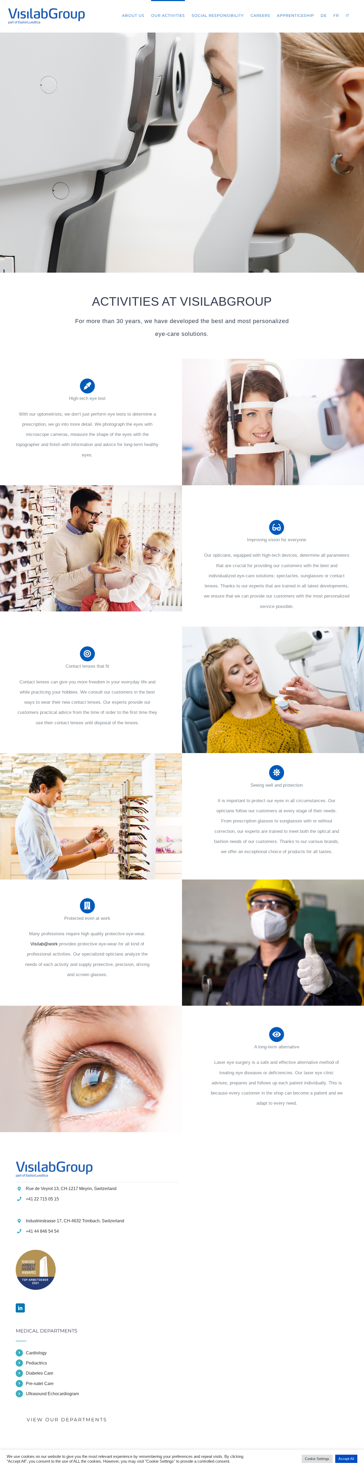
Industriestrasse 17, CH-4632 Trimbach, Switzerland (75, 1221)
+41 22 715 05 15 (42, 1199)
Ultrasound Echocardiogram (52, 1393)
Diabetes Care (39, 1373)
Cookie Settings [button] (317, 1459)
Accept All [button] (346, 1459)
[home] (54, 1166)
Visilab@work (44, 943)
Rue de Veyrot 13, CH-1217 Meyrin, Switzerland (71, 1188)
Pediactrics (36, 1363)
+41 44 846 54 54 (42, 1231)
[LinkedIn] (20, 1307)
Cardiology (36, 1353)
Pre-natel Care (40, 1383)
